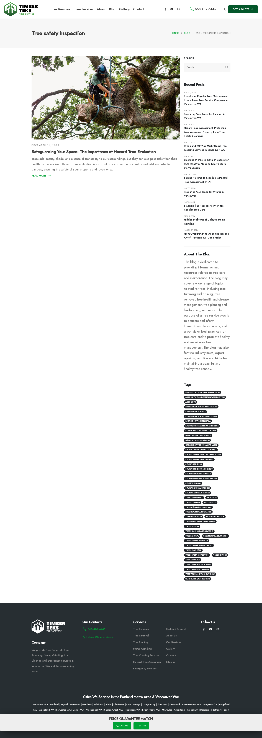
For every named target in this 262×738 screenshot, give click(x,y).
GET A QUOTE (241, 9)
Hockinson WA (132, 709)
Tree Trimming (192, 559)
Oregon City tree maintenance (201, 445)
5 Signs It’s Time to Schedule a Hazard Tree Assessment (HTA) (206, 179)
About (101, 9)
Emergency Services (144, 668)
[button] (224, 9)
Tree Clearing (192, 502)
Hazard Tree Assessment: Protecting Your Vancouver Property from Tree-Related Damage (205, 132)
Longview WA (210, 704)
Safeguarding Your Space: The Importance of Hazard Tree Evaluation (94, 151)
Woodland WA (46, 709)
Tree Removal (61, 9)
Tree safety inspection (197, 555)
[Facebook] (165, 9)
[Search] (226, 67)
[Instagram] (178, 9)
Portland (54, 704)
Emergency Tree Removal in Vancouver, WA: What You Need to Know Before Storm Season (206, 164)
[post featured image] (106, 97)
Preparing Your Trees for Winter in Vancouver (204, 194)
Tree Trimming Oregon (197, 569)
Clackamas (119, 704)
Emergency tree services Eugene (202, 425)
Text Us (141, 725)
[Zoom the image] (21, 4)
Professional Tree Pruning (199, 459)
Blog (112, 9)
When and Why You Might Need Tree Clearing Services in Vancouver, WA (205, 148)
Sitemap (171, 662)
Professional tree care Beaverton (203, 454)
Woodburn (192, 709)
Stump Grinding (193, 464)
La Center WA (63, 709)
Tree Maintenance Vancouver (200, 521)
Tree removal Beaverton (215, 536)
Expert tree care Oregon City (200, 430)
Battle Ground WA (191, 704)
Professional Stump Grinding (200, 449)
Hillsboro (98, 704)
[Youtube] (171, 9)
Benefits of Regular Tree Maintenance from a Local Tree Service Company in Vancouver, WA (205, 100)
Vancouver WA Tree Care (197, 579)
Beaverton (75, 704)
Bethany (217, 709)
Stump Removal (193, 483)
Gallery (124, 9)
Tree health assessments (198, 507)
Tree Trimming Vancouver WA (200, 574)
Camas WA (78, 709)
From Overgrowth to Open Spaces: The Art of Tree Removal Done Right (206, 235)
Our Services (173, 642)
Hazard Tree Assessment (147, 662)
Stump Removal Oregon (197, 488)
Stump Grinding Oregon (198, 473)
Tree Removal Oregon (196, 540)
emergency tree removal (197, 421)
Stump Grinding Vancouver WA (201, 478)
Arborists (190, 402)
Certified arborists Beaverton (201, 416)
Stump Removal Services (197, 492)
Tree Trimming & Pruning (198, 564)
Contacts (171, 655)
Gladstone (179, 709)
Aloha (108, 704)
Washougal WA (94, 709)
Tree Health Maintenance (198, 512)
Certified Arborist (176, 629)
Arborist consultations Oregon (202, 392)
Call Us (123, 725)
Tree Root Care (193, 550)
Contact (138, 9)
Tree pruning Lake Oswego (199, 531)
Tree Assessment (194, 497)
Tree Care (212, 497)
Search (189, 58)
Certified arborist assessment (201, 406)
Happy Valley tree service (198, 435)
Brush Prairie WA (151, 709)
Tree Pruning (192, 526)
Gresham (87, 704)
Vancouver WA (40, 704)
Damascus (205, 709)
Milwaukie (167, 709)
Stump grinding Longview (199, 469)
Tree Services (83, 9)
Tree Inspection (193, 516)
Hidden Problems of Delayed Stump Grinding (204, 221)
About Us (171, 635)
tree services (220, 555)
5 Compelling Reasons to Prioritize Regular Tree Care (204, 207)
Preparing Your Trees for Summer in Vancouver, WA (204, 116)
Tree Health (210, 502)
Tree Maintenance (215, 516)
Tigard (64, 704)
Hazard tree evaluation (197, 440)
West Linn (162, 704)
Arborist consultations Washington (204, 397)
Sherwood (174, 704)
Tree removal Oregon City (198, 545)
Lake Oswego (133, 704)
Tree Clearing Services (146, 655)
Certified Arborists (195, 411)
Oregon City (149, 704)
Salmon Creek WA (113, 709)
